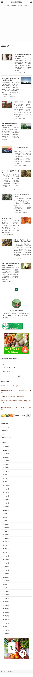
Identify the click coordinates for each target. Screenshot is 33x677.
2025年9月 (6, 485)
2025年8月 (6, 489)
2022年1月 (6, 619)
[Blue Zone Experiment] (16, 2)
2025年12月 (6, 475)
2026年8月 (6, 446)
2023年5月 (6, 570)
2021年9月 (6, 633)
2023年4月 (6, 573)
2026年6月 (6, 453)
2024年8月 (6, 527)
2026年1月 (6, 471)
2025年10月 (6, 482)
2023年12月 (6, 545)
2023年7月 (6, 563)
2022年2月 (6, 616)
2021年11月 (6, 626)
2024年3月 (6, 538)
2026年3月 (6, 464)
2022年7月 (6, 598)
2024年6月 (6, 535)
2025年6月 (6, 496)
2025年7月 (6, 492)
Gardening (6, 427)
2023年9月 (6, 556)
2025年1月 (6, 510)
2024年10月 (6, 520)
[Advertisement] (16, 24)
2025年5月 (6, 499)
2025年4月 (6, 503)
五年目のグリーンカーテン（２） (10, 386)
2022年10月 (6, 587)
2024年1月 (6, 542)
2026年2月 (6, 468)
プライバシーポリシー (9, 367)
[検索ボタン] (31, 2)
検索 (19, 377)
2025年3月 (6, 506)
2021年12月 (6, 623)
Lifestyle (5, 430)
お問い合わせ (6, 371)
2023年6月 (6, 566)
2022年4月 (6, 609)
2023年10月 (6, 552)
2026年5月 (6, 457)
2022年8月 (6, 595)
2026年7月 (6, 450)
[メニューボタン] (2, 2)
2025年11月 (6, 478)
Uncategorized (7, 437)
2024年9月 (6, 524)
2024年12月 (6, 513)
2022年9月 (6, 591)
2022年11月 (6, 584)
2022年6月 (6, 602)
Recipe (5, 434)
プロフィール (6, 364)
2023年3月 (6, 577)
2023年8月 (6, 559)
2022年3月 (6, 612)
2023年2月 (6, 580)
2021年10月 (6, 630)
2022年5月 (6, 605)
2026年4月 (6, 460)
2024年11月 (6, 517)
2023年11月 (6, 549)
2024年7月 (6, 531)
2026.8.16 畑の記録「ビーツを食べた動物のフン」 (14, 396)
